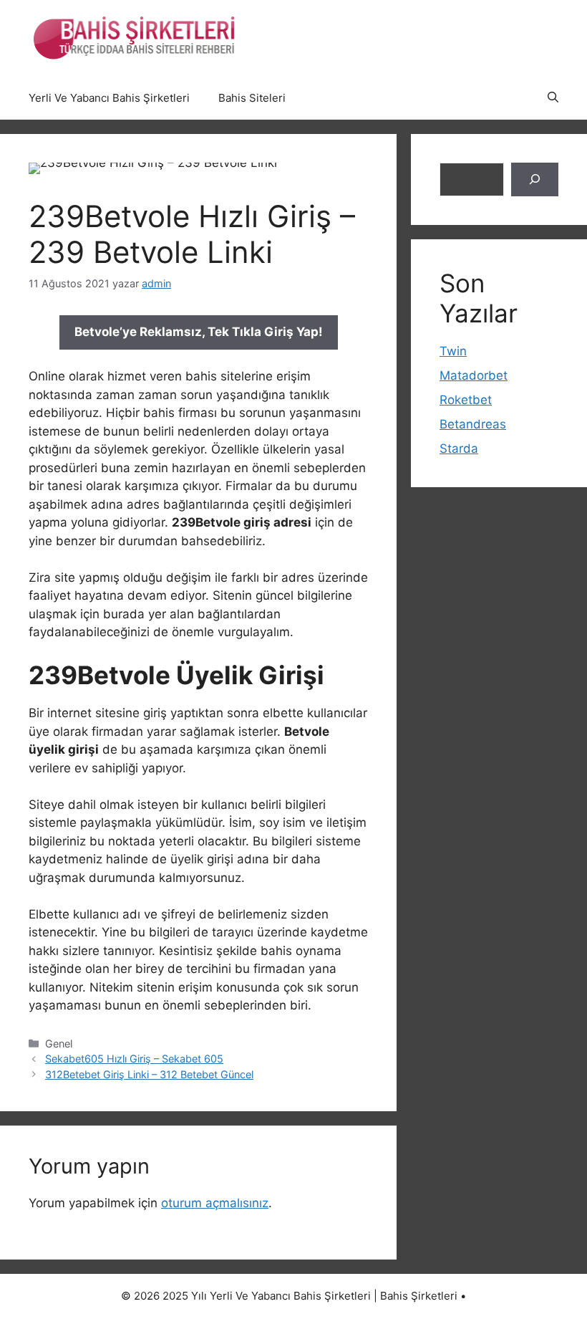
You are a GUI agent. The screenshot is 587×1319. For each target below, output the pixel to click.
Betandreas (473, 424)
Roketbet (466, 400)
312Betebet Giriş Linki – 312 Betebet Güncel (149, 1074)
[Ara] (534, 180)
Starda (459, 448)
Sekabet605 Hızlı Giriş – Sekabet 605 (134, 1058)
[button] (553, 98)
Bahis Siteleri (252, 98)
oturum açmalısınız (214, 1203)
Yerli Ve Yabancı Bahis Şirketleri (109, 98)
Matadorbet (474, 375)
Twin (453, 351)
